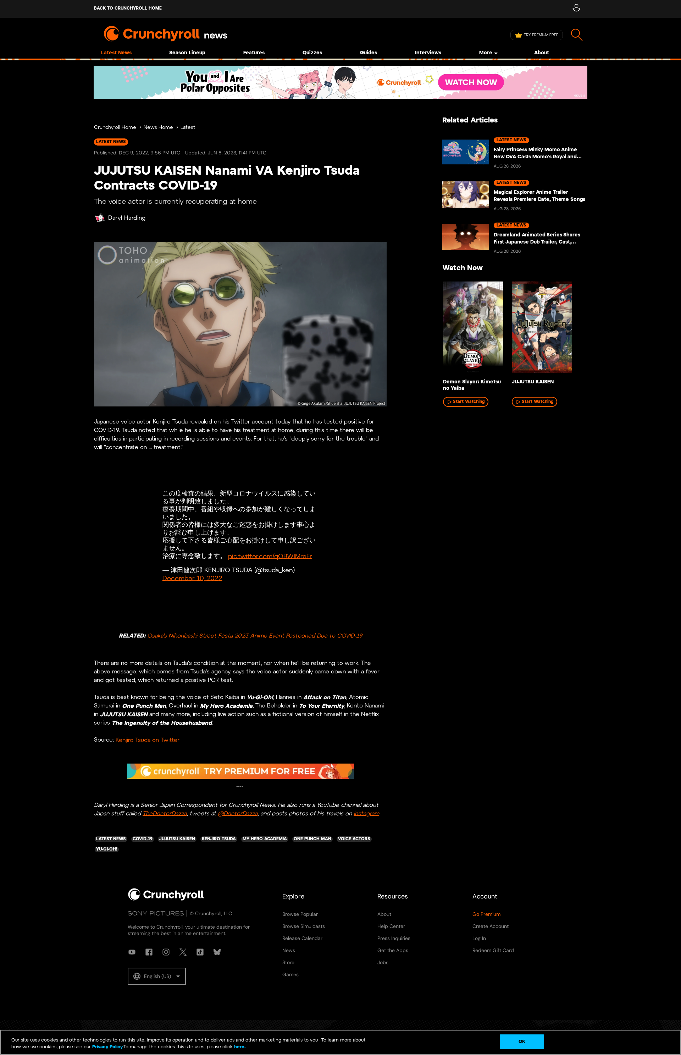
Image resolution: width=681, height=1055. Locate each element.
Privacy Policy (107, 1047)
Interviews (428, 53)
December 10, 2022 (192, 578)
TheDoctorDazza (165, 813)
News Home (158, 127)
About (541, 53)
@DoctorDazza (238, 813)
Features (254, 53)
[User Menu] (576, 9)
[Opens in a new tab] (340, 82)
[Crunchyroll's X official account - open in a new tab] (183, 952)
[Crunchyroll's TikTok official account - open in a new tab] (200, 952)
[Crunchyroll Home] (166, 899)
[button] (157, 976)
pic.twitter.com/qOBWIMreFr (270, 556)
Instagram (366, 813)
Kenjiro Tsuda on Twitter (147, 740)
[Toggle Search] (577, 35)
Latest (188, 127)
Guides (368, 53)
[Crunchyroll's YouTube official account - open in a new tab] (131, 952)
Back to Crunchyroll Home (128, 8)
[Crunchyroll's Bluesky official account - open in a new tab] (217, 952)
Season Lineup (187, 53)
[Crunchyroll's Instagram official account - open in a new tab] (166, 952)
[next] (571, 329)
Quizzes (312, 53)
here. (239, 1047)
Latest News (116, 53)
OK (522, 1041)
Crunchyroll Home (115, 127)
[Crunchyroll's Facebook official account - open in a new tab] (148, 952)
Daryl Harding (127, 218)
